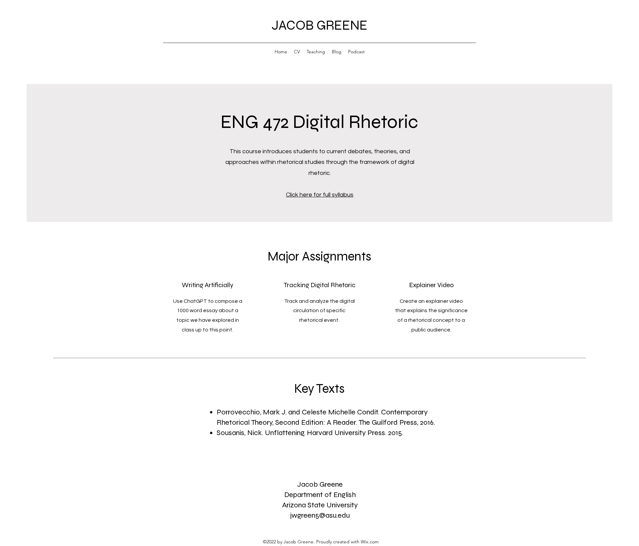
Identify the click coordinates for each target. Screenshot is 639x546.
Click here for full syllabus (319, 195)
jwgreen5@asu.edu (320, 515)
